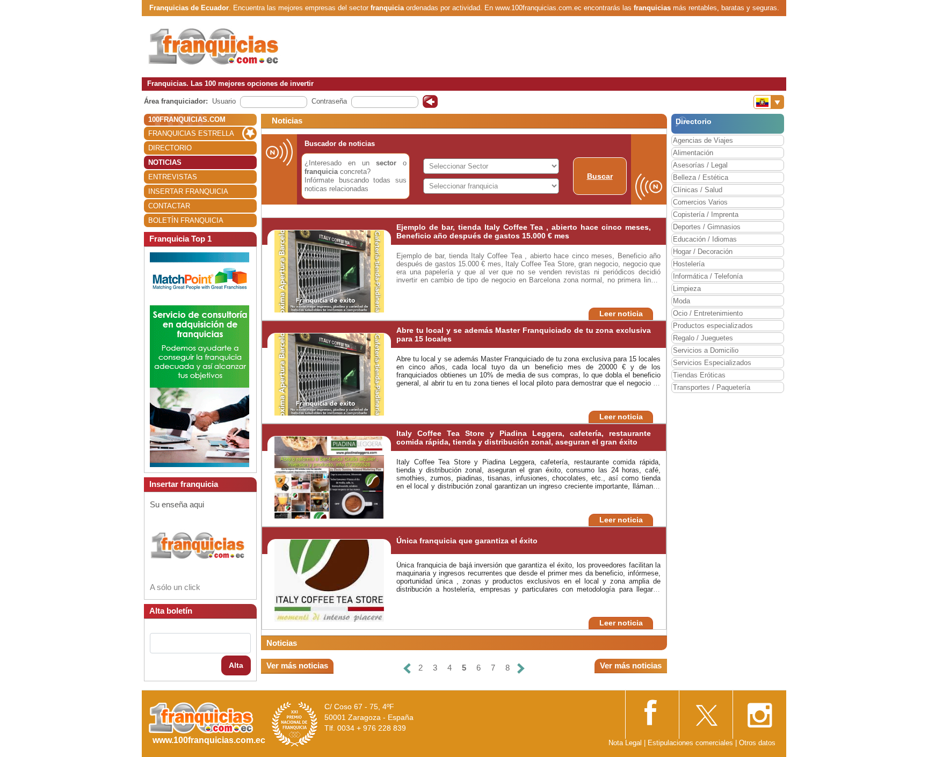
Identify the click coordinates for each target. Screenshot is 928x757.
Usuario (224, 101)
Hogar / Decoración (703, 252)
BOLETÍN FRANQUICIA (185, 220)
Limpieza (687, 289)
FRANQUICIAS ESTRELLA (191, 133)
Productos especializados (713, 326)
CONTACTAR (169, 206)
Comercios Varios (700, 202)
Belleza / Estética (700, 177)
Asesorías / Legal (700, 165)
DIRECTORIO (170, 148)
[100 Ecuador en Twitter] (705, 712)
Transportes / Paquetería (711, 387)
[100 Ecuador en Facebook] (652, 712)
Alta (236, 665)
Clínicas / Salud (697, 190)
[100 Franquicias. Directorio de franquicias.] (214, 46)
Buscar (600, 176)
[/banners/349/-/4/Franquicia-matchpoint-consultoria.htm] (199, 359)
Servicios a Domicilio (705, 350)
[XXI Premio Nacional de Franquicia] (294, 723)
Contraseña (329, 101)
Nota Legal (625, 743)
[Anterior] (407, 668)
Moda (681, 301)
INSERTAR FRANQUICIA (188, 191)
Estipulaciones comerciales (691, 743)
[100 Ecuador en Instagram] (759, 712)
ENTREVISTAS (172, 177)
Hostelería (689, 264)
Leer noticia (621, 313)
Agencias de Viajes (703, 140)
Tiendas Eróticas (699, 375)
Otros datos (757, 743)
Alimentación (693, 153)
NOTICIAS (165, 162)
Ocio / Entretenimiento (708, 313)
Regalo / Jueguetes (703, 338)
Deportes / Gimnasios (707, 227)
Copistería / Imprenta (705, 214)
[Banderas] (768, 102)
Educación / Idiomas (705, 239)
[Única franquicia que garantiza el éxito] (329, 580)
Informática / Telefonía (708, 276)
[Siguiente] (520, 668)
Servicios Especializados (712, 363)
